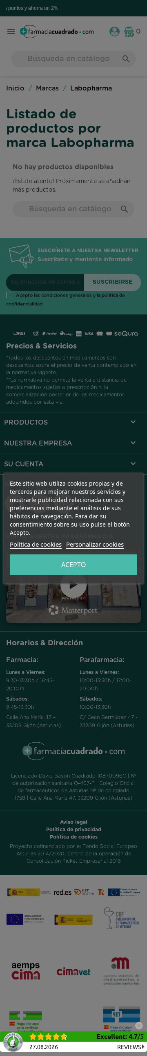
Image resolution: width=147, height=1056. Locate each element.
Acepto (73, 564)
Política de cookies (36, 544)
